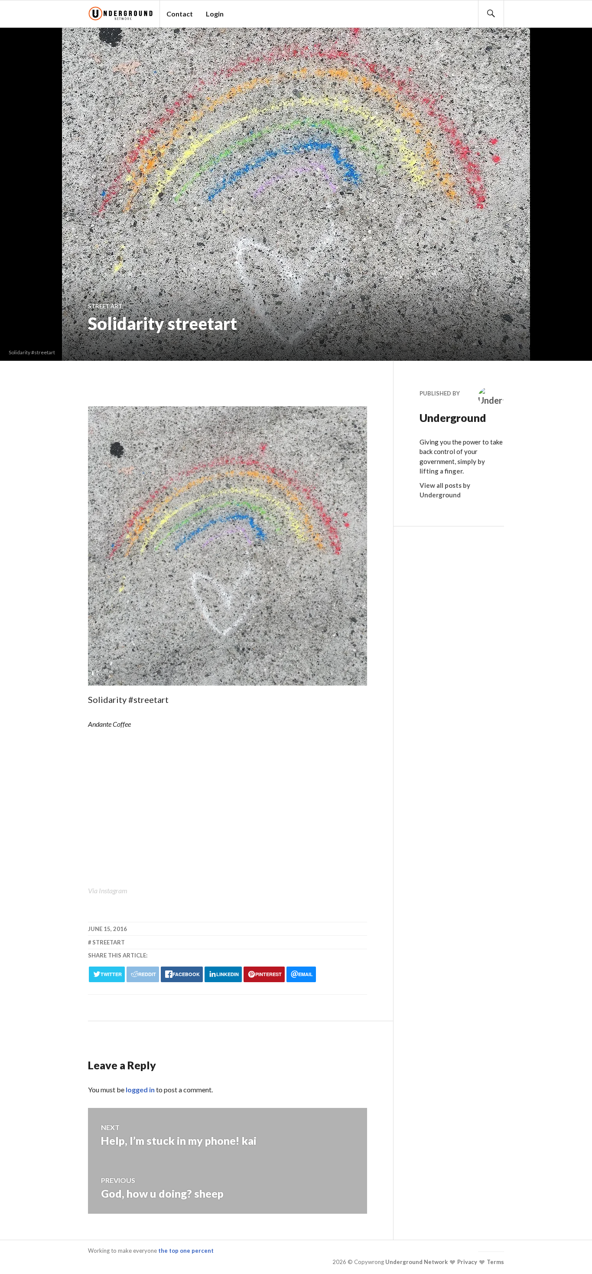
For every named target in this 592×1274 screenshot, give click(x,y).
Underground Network (416, 1261)
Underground (446, 417)
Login (215, 14)
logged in (140, 1089)
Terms (494, 1261)
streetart (108, 942)
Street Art (105, 306)
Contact (179, 14)
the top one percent (186, 1250)
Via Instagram (107, 890)
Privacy (466, 1261)
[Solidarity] (227, 686)
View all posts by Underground (445, 490)
